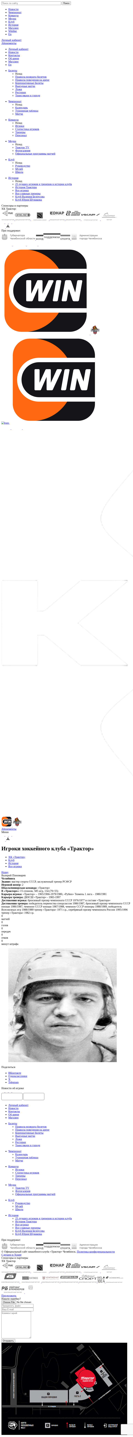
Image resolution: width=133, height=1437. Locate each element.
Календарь (21, 107)
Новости (13, 9)
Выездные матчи (25, 86)
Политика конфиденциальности (96, 1251)
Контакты (14, 55)
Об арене (13, 58)
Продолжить (8, 1295)
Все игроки (22, 190)
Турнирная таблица (26, 110)
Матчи (19, 113)
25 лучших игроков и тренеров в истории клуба (43, 184)
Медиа (12, 18)
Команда (13, 15)
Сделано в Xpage (11, 1254)
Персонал (21, 135)
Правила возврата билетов (31, 76)
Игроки (19, 125)
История (13, 24)
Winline (12, 31)
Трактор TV (22, 147)
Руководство (22, 165)
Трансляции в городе (27, 95)
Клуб (11, 21)
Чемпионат (14, 12)
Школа (19, 172)
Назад (4, 872)
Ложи (18, 89)
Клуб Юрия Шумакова (28, 199)
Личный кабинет (18, 49)
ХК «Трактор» (16, 857)
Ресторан (20, 92)
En (9, 34)
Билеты (12, 70)
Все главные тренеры (28, 193)
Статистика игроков (27, 129)
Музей (19, 168)
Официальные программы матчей (35, 153)
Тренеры (20, 132)
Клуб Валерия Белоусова (30, 196)
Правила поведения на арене (32, 79)
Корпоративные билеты (29, 83)
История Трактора (26, 187)
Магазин (13, 27)
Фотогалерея (22, 150)
